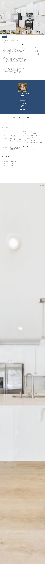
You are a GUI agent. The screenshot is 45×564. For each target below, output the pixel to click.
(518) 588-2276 (22, 100)
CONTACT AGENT (22, 109)
